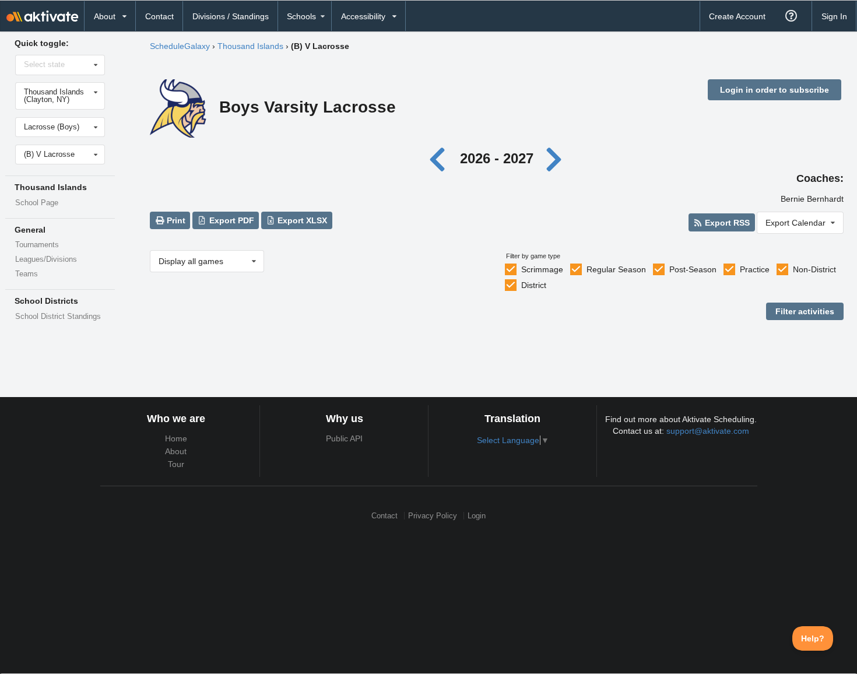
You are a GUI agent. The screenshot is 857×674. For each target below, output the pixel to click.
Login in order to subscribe (774, 89)
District (533, 285)
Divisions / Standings (230, 16)
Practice (755, 269)
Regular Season (616, 269)
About (176, 451)
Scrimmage (542, 269)
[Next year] (555, 158)
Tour (176, 464)
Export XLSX (301, 220)
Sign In (834, 16)
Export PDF (230, 220)
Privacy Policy (432, 515)
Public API (344, 438)
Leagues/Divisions (46, 259)
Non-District (814, 269)
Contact (159, 16)
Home (176, 438)
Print (174, 220)
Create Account (737, 16)
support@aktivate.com (707, 431)
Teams (26, 274)
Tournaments (37, 245)
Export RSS (726, 222)
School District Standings (58, 317)
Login (477, 515)
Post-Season (692, 269)
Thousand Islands (250, 46)
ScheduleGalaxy (180, 46)
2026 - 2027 (496, 158)
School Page (36, 203)
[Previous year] (440, 158)
